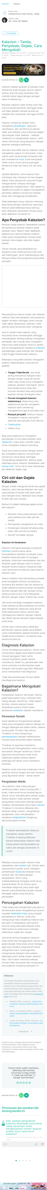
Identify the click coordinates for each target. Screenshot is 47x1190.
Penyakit (5, 4)
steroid (40, 805)
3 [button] (23, 1160)
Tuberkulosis (14, 424)
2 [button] (19, 1160)
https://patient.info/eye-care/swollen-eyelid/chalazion (26, 1023)
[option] (23, 1133)
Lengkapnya (23, 1031)
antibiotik (18, 710)
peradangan (19, 126)
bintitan (6, 551)
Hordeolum (20, 542)
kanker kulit (8, 466)
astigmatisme (19, 817)
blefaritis (7, 442)
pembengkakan (10, 736)
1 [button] (16, 1160)
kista (21, 159)
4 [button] (26, 1160)
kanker (22, 865)
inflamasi (40, 348)
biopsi (18, 871)
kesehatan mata (19, 913)
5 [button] (30, 1160)
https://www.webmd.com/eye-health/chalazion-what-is (26, 1003)
